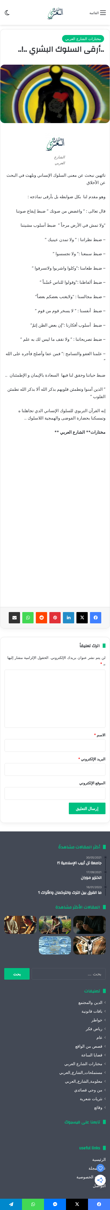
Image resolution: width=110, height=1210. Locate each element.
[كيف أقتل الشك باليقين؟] (89, 925)
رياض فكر (94, 1028)
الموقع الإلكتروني (92, 783)
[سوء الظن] (55, 925)
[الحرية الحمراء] (89, 945)
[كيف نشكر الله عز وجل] (20, 925)
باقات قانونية (92, 1011)
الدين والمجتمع (90, 1002)
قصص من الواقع (88, 1046)
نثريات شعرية (91, 1099)
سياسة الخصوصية (91, 1177)
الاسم (99, 735)
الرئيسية (99, 1159)
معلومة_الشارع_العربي (83, 1081)
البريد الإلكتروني (91, 759)
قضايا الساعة (91, 1055)
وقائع (98, 1107)
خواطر (96, 1020)
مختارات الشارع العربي (83, 38)
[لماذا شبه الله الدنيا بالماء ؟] (55, 945)
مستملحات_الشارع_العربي (80, 1072)
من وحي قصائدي (88, 1090)
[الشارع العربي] (55, 12)
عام (99, 1037)
